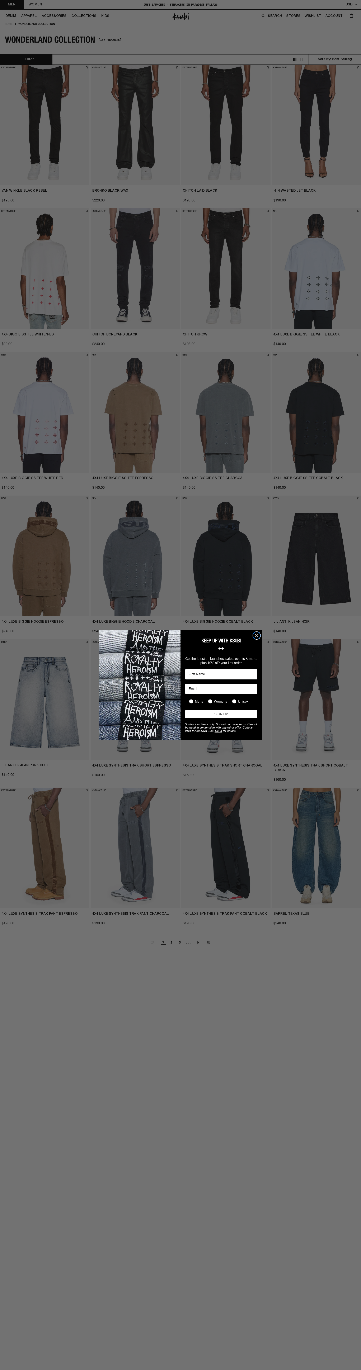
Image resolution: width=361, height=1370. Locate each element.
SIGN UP (221, 714)
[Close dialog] (256, 635)
